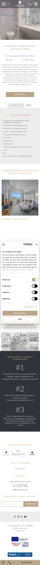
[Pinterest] (22, 517)
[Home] (6, 453)
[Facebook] (15, 517)
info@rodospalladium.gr (20, 490)
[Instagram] (18, 517)
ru (8, 4)
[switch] (35, 286)
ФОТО (28, 105)
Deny (20, 319)
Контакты (20, 476)
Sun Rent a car (20, 469)
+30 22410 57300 (21, 485)
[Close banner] (37, 244)
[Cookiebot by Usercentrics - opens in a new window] (24, 244)
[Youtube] (25, 517)
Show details (28, 307)
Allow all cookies (20, 313)
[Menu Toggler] (4, 4)
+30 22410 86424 (22, 486)
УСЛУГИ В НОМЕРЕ (16, 105)
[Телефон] (10, 562)
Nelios (23, 530)
